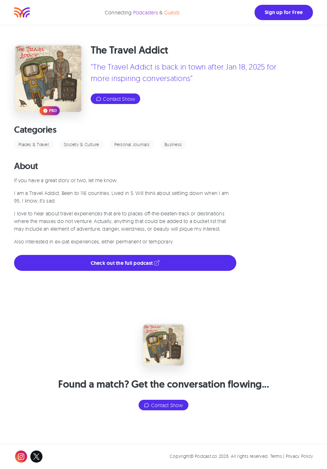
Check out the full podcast (122, 263)
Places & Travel (34, 144)
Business (173, 144)
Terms (276, 456)
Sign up (284, 12)
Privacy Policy (299, 456)
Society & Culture (81, 144)
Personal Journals (131, 144)
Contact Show (118, 99)
